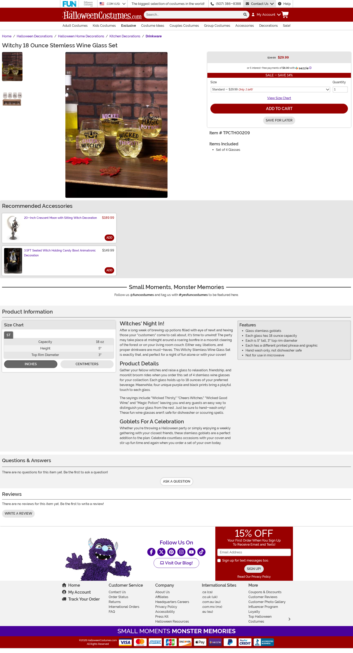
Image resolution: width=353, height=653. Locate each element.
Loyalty (254, 612)
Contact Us (259, 4)
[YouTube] (191, 552)
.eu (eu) (207, 612)
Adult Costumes (75, 26)
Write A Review (18, 513)
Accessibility (165, 612)
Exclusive (128, 26)
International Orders (124, 607)
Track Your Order (84, 599)
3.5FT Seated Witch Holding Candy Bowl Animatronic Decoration (60, 253)
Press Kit (162, 617)
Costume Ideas (152, 26)
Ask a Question (176, 481)
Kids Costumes (104, 26)
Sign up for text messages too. (245, 560)
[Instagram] (181, 552)
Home (74, 585)
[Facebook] (151, 552)
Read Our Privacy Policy (254, 576)
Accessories (244, 26)
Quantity (339, 82)
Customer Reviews (262, 597)
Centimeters (87, 364)
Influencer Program (263, 607)
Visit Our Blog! (178, 563)
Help (287, 4)
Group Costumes (217, 26)
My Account (79, 592)
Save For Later (279, 120)
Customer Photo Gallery (267, 602)
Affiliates (161, 597)
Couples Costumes (184, 26)
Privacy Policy (166, 607)
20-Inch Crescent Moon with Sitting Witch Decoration (60, 217)
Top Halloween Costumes (259, 619)
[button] (265, 14)
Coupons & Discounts (265, 592)
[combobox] (192, 15)
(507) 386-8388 (228, 4)
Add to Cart (279, 108)
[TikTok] (201, 552)
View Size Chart (279, 98)
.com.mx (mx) (212, 607)
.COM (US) (113, 4)
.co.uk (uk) (210, 597)
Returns (115, 602)
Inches (31, 364)
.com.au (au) (211, 602)
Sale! (286, 26)
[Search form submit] (245, 15)
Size (213, 82)
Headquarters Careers (172, 602)
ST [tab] (9, 335)
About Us (162, 592)
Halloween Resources (172, 621)
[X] (161, 552)
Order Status (118, 597)
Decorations (268, 26)
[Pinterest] (171, 552)
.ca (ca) (207, 592)
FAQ (112, 612)
